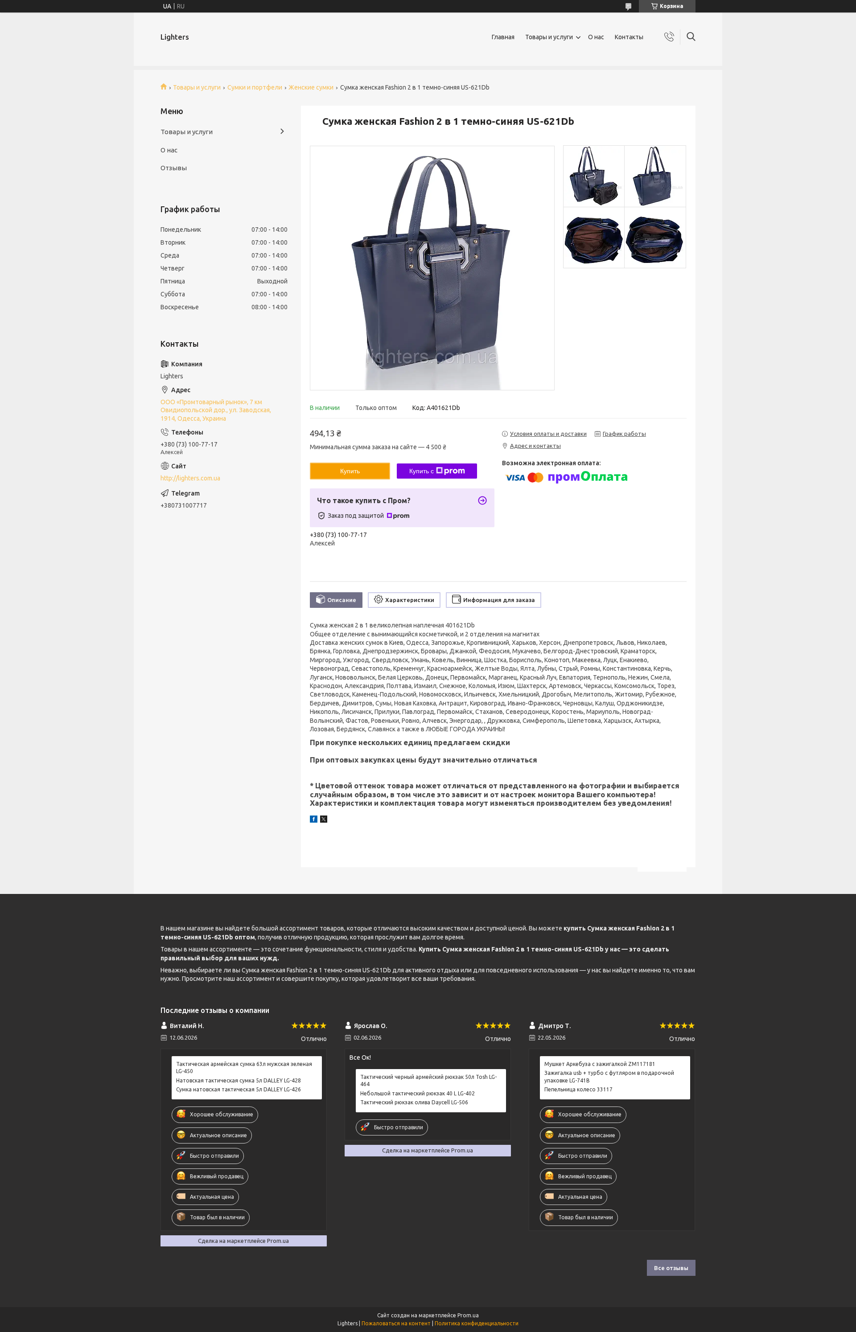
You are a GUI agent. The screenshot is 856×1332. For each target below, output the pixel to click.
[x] (323, 820)
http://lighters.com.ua (190, 478)
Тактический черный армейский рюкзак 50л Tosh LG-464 (428, 1080)
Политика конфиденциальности (477, 1323)
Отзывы (173, 168)
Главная (503, 37)
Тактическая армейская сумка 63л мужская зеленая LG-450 (244, 1067)
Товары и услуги (549, 37)
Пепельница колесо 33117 (578, 1089)
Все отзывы (671, 1268)
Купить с (421, 471)
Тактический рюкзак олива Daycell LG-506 (414, 1102)
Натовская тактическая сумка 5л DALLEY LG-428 (238, 1080)
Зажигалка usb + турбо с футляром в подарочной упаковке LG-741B (609, 1076)
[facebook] (313, 820)
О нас (596, 37)
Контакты (629, 37)
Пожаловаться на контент (396, 1323)
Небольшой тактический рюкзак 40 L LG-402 (417, 1093)
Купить (350, 471)
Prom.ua (468, 1315)
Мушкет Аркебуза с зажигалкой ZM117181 (599, 1064)
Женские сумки (310, 87)
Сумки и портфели (254, 87)
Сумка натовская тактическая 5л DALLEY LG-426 (238, 1089)
